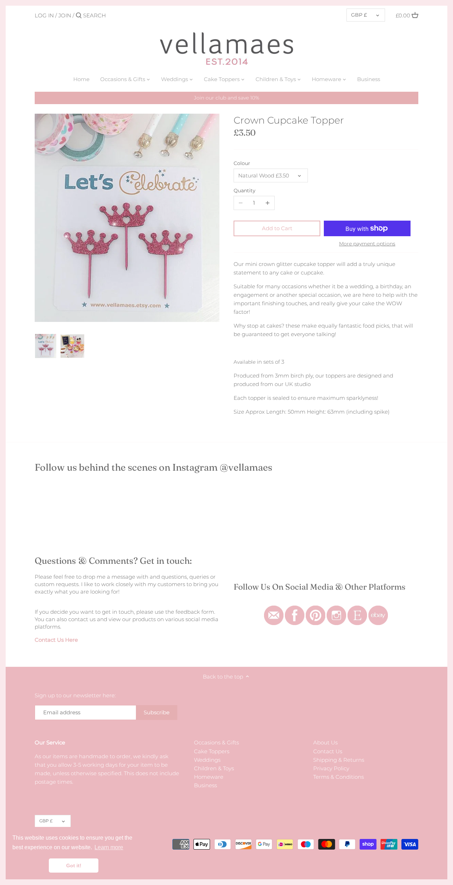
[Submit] (79, 16)
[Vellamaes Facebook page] (294, 609)
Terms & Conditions (338, 776)
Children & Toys (214, 768)
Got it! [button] (73, 865)
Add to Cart (277, 228)
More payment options (367, 243)
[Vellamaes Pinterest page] (315, 609)
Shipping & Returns (338, 759)
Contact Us (327, 751)
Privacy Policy (331, 768)
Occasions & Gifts (216, 742)
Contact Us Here (56, 639)
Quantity (245, 190)
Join (64, 15)
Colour (242, 163)
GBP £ (359, 15)
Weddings (207, 759)
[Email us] (273, 609)
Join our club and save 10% (226, 98)
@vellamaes (246, 467)
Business (205, 785)
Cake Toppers (211, 751)
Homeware (208, 776)
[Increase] (267, 203)
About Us (325, 742)
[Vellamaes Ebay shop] (378, 609)
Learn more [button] (108, 847)
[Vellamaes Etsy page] (357, 609)
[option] (46, 346)
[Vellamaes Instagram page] (336, 609)
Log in (44, 15)
